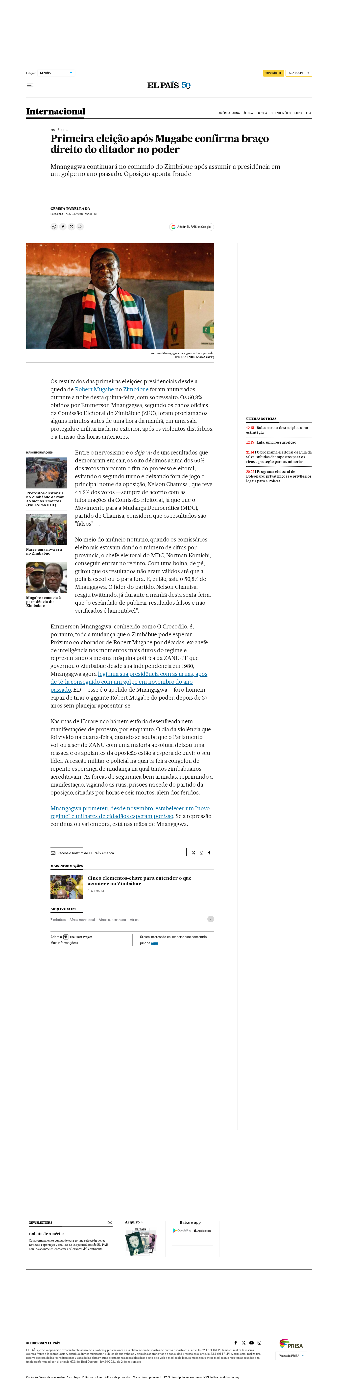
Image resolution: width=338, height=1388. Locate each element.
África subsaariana (112, 920)
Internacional (55, 112)
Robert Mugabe (94, 389)
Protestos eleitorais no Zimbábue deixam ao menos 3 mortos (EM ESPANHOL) (45, 499)
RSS (206, 1377)
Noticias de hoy (229, 1377)
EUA (308, 113)
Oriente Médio (280, 113)
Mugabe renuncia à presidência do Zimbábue (43, 602)
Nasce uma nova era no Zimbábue (44, 551)
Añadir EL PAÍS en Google (194, 226)
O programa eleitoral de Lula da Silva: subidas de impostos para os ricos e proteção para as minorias (279, 457)
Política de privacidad (117, 1377)
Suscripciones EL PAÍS (156, 1377)
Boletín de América (47, 1234)
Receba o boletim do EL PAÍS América (85, 853)
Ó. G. (91, 891)
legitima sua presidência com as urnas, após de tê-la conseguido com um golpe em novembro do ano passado (128, 681)
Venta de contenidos (52, 1377)
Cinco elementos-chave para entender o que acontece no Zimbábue (140, 881)
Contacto (32, 1377)
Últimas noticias (261, 419)
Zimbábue (57, 130)
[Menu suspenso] (30, 85)
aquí (154, 943)
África (248, 113)
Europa (262, 113)
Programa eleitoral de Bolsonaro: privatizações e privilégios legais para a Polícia (279, 476)
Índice (214, 1377)
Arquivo (132, 1222)
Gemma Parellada (70, 208)
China (298, 113)
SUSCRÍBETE (274, 73)
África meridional (82, 920)
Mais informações (63, 943)
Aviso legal (73, 1377)
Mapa (136, 1377)
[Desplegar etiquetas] (210, 919)
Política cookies (92, 1377)
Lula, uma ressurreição (276, 442)
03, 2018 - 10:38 (81, 214)
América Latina (229, 113)
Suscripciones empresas (186, 1377)
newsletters (40, 1222)
